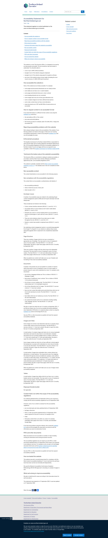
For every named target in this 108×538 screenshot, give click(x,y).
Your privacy (69, 33)
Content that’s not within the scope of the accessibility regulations (40, 52)
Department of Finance (29, 516)
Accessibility (55, 498)
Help (28, 23)
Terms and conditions (71, 31)
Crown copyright (70, 26)
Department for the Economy (31, 514)
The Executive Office (29, 505)
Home (25, 11)
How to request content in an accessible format (36, 38)
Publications (36, 11)
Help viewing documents (71, 29)
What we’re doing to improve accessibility (34, 59)
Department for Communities (31, 509)
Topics (30, 11)
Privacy (44, 498)
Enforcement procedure (30, 43)
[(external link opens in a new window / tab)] (33, 490)
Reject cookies (67, 535)
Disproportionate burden (30, 50)
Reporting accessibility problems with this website (37, 41)
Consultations (44, 11)
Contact (51, 11)
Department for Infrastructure (31, 518)
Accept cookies (79, 535)
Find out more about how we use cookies (34, 531)
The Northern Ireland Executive (32, 503)
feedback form (27, 114)
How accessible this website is (32, 36)
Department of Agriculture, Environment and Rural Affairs (38, 507)
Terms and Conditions (37, 498)
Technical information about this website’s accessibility (38, 45)
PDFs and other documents (31, 54)
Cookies (68, 24)
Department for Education (30, 512)
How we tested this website (31, 56)
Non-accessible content (30, 47)
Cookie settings (6, 518)
